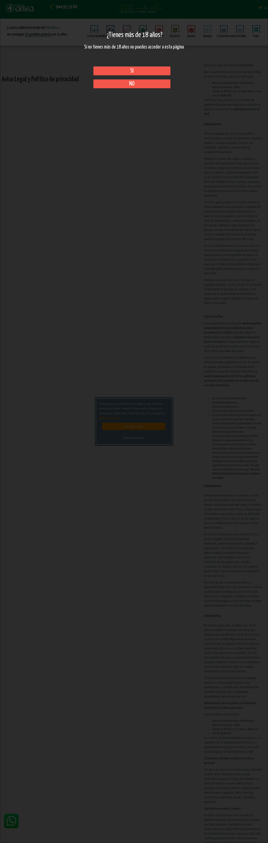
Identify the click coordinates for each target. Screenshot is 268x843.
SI (132, 71)
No (132, 84)
